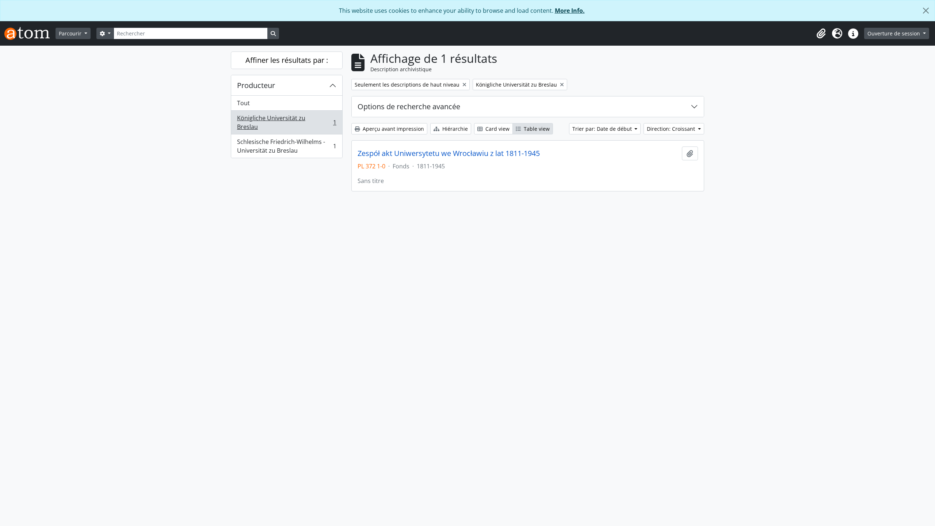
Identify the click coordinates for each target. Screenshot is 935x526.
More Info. (570, 11)
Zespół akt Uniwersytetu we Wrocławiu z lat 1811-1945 (449, 153)
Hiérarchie (454, 128)
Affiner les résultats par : (286, 60)
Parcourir (71, 33)
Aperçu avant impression (392, 128)
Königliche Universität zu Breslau (286, 122)
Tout (243, 103)
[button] (821, 34)
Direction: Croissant (672, 128)
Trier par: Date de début (602, 128)
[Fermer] (926, 10)
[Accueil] (30, 33)
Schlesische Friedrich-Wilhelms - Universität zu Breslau (286, 146)
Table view (536, 128)
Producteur (256, 85)
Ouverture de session (894, 33)
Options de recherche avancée (409, 106)
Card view (497, 128)
